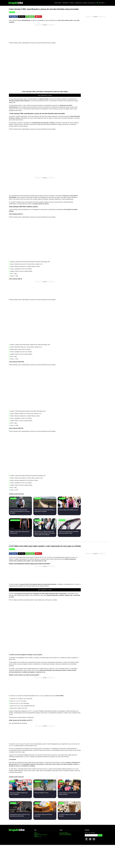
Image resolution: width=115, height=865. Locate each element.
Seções (35, 832)
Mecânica (71, 2)
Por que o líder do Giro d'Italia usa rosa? (68, 509)
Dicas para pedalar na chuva (41, 792)
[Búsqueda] (105, 3)
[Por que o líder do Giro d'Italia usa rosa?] (69, 507)
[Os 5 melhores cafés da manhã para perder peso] (44, 811)
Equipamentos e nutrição (81, 2)
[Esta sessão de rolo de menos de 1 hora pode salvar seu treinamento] (20, 811)
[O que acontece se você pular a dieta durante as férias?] (69, 790)
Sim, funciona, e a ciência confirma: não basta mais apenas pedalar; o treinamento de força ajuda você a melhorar (44, 533)
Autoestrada (12, 12)
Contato (35, 835)
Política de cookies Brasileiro (65, 833)
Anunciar (44, 24)
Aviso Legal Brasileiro (63, 832)
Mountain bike (58, 2)
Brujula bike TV (92, 2)
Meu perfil (101, 2)
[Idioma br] (97, 3)
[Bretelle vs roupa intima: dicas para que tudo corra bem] (20, 528)
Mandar (100, 835)
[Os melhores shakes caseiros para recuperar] (69, 811)
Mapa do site (36, 833)
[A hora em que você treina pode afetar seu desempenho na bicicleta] (44, 507)
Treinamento (65, 2)
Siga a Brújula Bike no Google (45, 95)
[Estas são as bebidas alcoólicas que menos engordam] (20, 790)
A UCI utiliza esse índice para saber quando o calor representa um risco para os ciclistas (20, 511)
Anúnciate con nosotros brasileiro (40, 834)
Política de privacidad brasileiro (65, 834)
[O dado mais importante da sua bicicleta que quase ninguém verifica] (69, 528)
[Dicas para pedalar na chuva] (44, 790)
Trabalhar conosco (37, 836)
